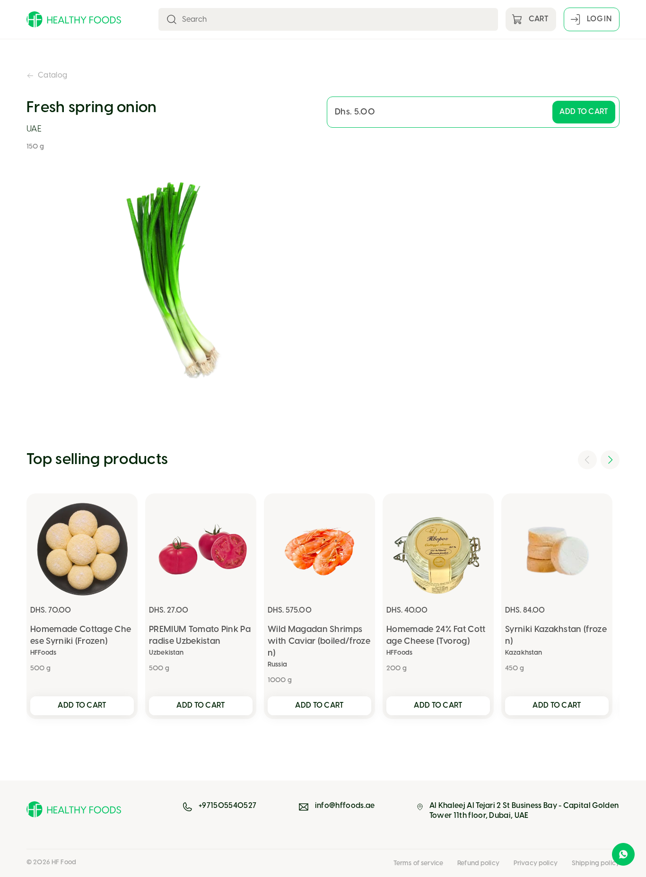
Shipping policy (596, 863)
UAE (34, 129)
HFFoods (43, 653)
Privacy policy (536, 863)
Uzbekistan (166, 653)
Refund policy (478, 863)
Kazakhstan (523, 653)
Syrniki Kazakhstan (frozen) (556, 635)
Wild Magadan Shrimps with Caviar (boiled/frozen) (319, 641)
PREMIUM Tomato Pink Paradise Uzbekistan (200, 635)
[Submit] (171, 19)
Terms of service (418, 863)
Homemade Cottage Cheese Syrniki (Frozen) (80, 635)
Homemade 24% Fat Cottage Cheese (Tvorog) (436, 635)
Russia (277, 664)
